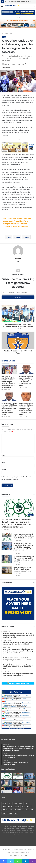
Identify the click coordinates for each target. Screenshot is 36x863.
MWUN (10, 806)
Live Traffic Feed (16, 692)
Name (4, 455)
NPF (32, 810)
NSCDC (10, 813)
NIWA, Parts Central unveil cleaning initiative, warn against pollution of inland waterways (22, 570)
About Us (16, 855)
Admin (6, 64)
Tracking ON (21, 728)
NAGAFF (17, 806)
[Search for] (34, 6)
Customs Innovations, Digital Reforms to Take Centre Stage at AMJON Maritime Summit (24, 536)
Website (4, 469)
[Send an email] (8, 64)
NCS (23, 806)
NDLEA (29, 806)
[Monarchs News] (12, 5)
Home (5, 33)
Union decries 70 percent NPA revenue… (14, 709)
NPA (27, 810)
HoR (9, 237)
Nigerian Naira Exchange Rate (19, 683)
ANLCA (4, 803)
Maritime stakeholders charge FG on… (14, 699)
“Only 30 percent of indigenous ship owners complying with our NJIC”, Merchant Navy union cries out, (24, 559)
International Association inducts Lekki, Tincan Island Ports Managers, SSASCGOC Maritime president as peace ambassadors (8, 381)
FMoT (20, 803)
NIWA (11, 810)
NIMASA (4, 810)
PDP (16, 813)
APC (10, 803)
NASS (17, 237)
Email (4, 462)
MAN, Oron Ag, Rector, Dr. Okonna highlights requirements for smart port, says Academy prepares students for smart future (26, 408)
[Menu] (2, 6)
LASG (4, 806)
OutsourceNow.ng (23, 852)
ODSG (26, 237)
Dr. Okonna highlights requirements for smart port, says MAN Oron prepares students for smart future (26, 380)
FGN (15, 803)
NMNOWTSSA (19, 810)
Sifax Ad (18, 17)
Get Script (10, 728)
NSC (3, 813)
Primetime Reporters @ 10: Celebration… (14, 706)
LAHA (26, 803)
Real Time (15, 728)
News (10, 33)
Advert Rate (24, 855)
